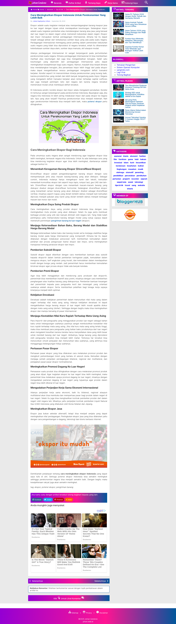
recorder (135, 179)
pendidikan (118, 175)
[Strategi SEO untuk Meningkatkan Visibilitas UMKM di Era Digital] (119, 95)
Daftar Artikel (74, 3)
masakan (132, 169)
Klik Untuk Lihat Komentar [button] (67, 598)
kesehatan (131, 166)
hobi (137, 159)
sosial (130, 182)
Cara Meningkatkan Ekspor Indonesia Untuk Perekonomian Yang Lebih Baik (68, 16)
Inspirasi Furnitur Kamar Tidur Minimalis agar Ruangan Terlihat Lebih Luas (134, 49)
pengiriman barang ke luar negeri (66, 220)
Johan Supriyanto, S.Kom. (41, 21)
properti (126, 179)
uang (134, 185)
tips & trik (119, 185)
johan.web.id (88, 622)
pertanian (117, 179)
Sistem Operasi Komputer (128, 67)
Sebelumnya (100, 581)
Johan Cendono (91, 619)
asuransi (118, 156)
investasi (118, 162)
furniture (122, 159)
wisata (130, 188)
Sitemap (74, 613)
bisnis (125, 156)
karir (132, 162)
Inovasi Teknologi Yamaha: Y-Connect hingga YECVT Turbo (135, 119)
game (130, 159)
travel (127, 185)
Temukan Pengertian (126, 65)
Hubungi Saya (131, 3)
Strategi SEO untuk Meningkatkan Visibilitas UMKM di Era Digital (134, 94)
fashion (142, 156)
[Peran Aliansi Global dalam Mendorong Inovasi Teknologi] (119, 112)
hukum (143, 159)
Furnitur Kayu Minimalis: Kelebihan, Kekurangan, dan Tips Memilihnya (134, 40)
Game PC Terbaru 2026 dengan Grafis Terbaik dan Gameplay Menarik (135, 16)
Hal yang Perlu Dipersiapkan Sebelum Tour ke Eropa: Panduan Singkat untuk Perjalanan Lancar (135, 103)
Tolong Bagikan (124, 75)
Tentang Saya (94, 3)
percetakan (130, 175)
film (115, 159)
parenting (139, 172)
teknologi (139, 182)
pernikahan (141, 175)
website (141, 185)
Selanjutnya (37, 581)
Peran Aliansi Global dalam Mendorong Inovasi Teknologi (135, 112)
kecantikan (141, 162)
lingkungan (122, 169)
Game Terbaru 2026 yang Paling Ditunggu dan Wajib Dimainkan (135, 32)
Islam (126, 162)
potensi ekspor (95, 101)
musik (140, 169)
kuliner (141, 166)
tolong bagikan (74, 494)
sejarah (144, 179)
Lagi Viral (121, 72)
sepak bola (121, 182)
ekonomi (134, 156)
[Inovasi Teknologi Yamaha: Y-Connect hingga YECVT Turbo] (119, 119)
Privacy (88, 613)
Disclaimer (103, 613)
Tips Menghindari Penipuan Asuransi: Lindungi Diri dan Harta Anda (136, 87)
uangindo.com (123, 70)
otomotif (129, 172)
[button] (69, 499)
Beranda (57, 3)
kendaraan (120, 166)
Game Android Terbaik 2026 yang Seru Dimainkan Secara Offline (136, 24)
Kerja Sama (112, 3)
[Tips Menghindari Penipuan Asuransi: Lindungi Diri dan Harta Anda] (119, 87)
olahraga (120, 172)
